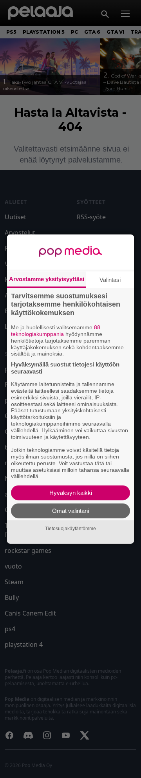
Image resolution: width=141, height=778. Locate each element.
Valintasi (110, 279)
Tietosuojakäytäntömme (70, 528)
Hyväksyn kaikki (70, 492)
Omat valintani (70, 510)
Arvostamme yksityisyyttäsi (46, 278)
